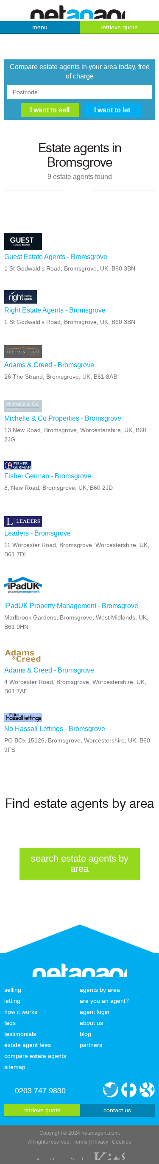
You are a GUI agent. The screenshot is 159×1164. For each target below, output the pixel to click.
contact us (117, 1110)
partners (91, 1044)
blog (85, 1033)
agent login (94, 1011)
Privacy (99, 1142)
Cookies (121, 1142)
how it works (20, 1011)
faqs (10, 1022)
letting (12, 1000)
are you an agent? (104, 1000)
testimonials (20, 1033)
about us (91, 1022)
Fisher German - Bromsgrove (47, 476)
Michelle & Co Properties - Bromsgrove (62, 418)
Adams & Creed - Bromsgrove (49, 364)
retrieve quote (42, 1110)
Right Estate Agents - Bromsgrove (55, 310)
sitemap (14, 1067)
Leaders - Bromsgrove (37, 533)
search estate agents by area (79, 863)
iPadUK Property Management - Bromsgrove (71, 605)
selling (12, 989)
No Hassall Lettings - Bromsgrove (54, 728)
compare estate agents (35, 1055)
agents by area (100, 989)
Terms (80, 1142)
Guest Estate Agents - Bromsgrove (55, 256)
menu (39, 27)
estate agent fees (27, 1044)
